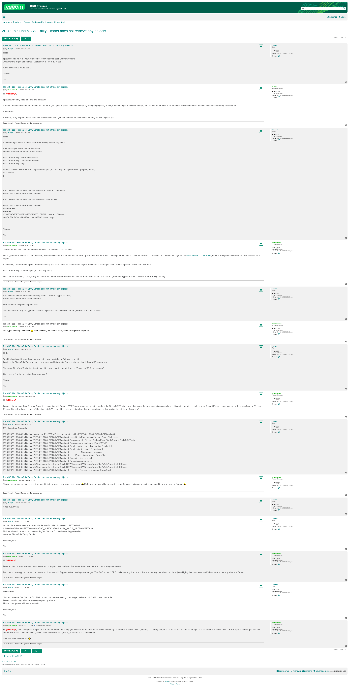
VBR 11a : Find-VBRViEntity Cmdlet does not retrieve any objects (54, 31)
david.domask (277, 87)
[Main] (16, 6)
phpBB (167, 681)
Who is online (9, 661)
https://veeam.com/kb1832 (198, 255)
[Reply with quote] (261, 46)
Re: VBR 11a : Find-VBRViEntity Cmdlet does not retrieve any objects (35, 87)
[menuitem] (342, 17)
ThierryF (275, 45)
